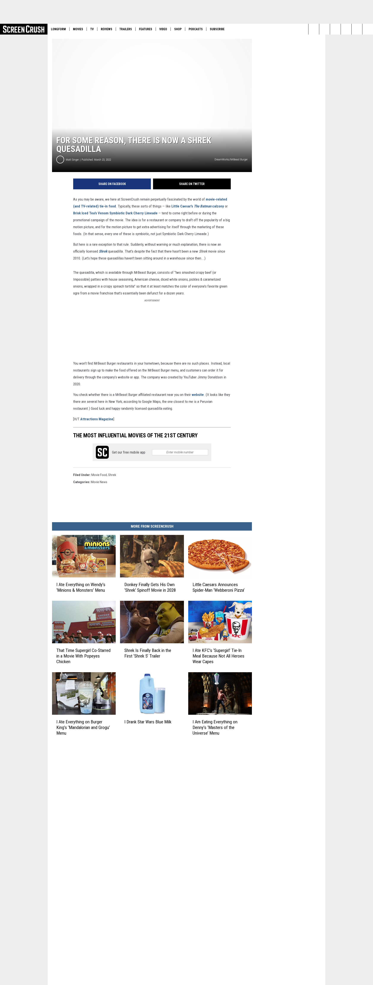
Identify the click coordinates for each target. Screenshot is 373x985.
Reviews (106, 29)
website (198, 394)
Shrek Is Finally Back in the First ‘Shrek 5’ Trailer (147, 653)
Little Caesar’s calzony (197, 206)
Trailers (125, 29)
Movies (78, 29)
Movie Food (99, 475)
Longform (58, 29)
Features (145, 29)
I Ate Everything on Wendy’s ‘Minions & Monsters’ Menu (80, 587)
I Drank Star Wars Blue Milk (147, 721)
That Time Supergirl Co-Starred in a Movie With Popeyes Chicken (83, 656)
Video (163, 29)
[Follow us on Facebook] (357, 29)
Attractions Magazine (96, 419)
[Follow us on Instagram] (335, 29)
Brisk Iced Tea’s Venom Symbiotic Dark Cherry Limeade (115, 213)
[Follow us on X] (367, 29)
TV (92, 29)
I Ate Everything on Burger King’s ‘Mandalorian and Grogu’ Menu (83, 727)
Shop (178, 29)
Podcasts (196, 29)
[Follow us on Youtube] (346, 29)
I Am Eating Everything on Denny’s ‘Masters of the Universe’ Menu (215, 727)
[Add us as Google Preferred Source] (324, 29)
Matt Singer (72, 159)
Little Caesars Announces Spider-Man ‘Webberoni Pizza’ (219, 587)
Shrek (103, 251)
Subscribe (217, 29)
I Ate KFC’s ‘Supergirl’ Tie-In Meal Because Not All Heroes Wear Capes (218, 656)
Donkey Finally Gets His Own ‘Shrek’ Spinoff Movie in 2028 (150, 587)
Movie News (99, 482)
